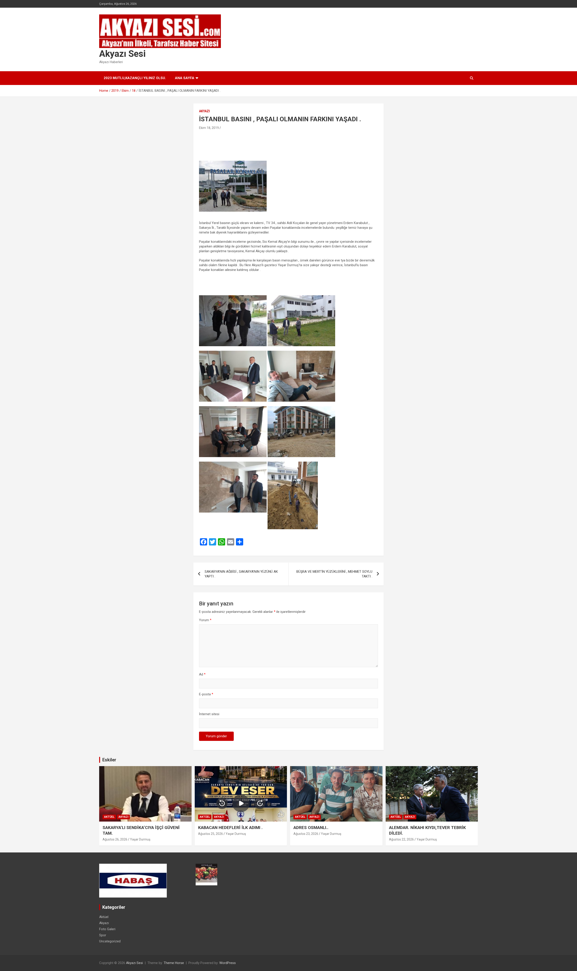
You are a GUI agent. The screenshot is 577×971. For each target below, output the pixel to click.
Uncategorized (110, 941)
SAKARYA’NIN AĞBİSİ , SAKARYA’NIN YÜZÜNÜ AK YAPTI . (241, 574)
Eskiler (109, 760)
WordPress (227, 963)
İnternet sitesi (209, 714)
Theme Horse (174, 963)
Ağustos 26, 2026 (115, 839)
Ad (202, 674)
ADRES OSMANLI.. (310, 827)
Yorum (205, 620)
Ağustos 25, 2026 (210, 834)
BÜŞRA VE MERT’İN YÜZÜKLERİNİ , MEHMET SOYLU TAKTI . (334, 574)
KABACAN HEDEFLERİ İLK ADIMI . (230, 827)
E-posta (206, 694)
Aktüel (109, 816)
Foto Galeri (107, 929)
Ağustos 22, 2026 (401, 839)
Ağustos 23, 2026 (305, 834)
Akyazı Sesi (122, 53)
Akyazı (204, 111)
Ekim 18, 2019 (209, 128)
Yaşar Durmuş (140, 839)
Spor (102, 935)
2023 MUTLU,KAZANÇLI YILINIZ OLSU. (135, 78)
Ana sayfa (184, 78)
